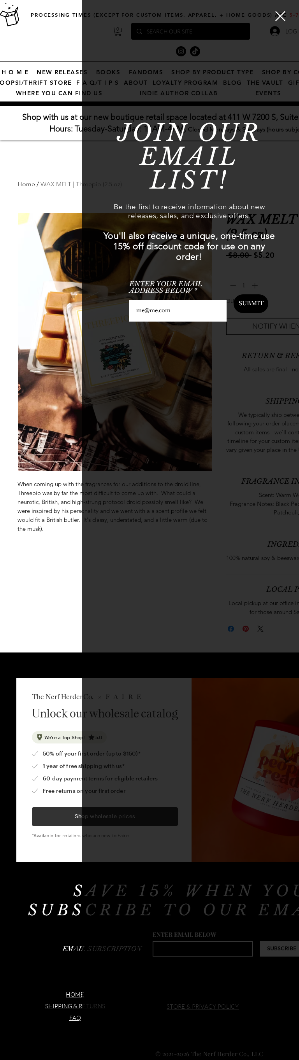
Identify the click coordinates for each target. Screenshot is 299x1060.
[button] (280, 16)
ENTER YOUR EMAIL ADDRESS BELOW (165, 287)
